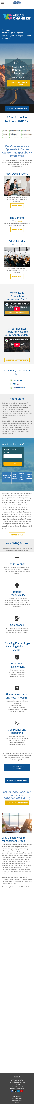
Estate (17, 1103)
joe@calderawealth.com (17, 1088)
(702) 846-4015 (19, 1079)
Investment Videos (17, 1100)
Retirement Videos (17, 1098)
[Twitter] (15, 1091)
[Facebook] (12, 1091)
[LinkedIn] (18, 1091)
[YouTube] (21, 1091)
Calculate (12, 463)
